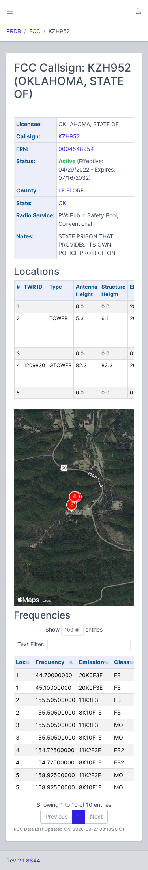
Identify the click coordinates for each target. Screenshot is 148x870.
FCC (34, 31)
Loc (21, 662)
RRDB (13, 31)
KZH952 (69, 136)
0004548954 (76, 148)
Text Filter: (31, 644)
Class (121, 662)
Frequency (50, 662)
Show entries (74, 629)
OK (62, 203)
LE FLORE (71, 190)
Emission (91, 662)
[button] (137, 11)
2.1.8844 (29, 860)
